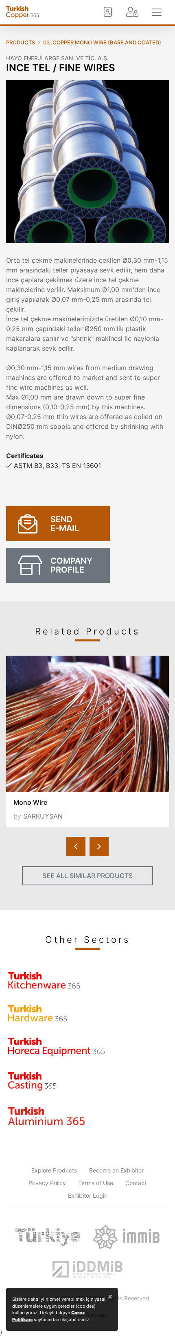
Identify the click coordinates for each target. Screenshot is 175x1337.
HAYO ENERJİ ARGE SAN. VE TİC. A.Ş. (57, 58)
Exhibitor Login (87, 1195)
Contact (136, 1182)
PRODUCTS (20, 42)
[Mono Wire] (87, 723)
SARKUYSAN (43, 816)
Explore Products (54, 1170)
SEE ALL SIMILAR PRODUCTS (87, 876)
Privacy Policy (47, 1182)
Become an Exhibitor (116, 1170)
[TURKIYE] (48, 1237)
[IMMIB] (126, 1237)
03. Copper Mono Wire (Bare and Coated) (102, 42)
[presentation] (75, 846)
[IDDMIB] (87, 1269)
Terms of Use (95, 1182)
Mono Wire (30, 802)
